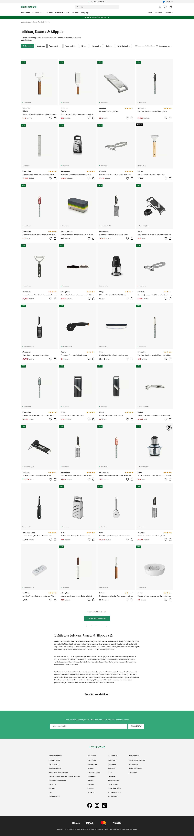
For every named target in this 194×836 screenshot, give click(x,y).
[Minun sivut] (160, 7)
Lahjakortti (91, 792)
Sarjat (108, 46)
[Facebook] (89, 805)
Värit (83, 46)
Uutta (150, 12)
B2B (50, 792)
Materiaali (95, 46)
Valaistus (90, 784)
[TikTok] (104, 805)
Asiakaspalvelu (54, 760)
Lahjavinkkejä (113, 784)
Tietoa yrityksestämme (137, 760)
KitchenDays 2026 (114, 792)
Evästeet (52, 788)
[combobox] (168, 1)
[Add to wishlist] (51, 118)
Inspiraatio (169, 12)
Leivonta (49, 13)
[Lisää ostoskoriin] (55, 118)
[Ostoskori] (170, 7)
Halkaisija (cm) (122, 46)
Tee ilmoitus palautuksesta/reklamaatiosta (64, 776)
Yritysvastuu (133, 764)
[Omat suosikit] (165, 7)
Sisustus (75, 13)
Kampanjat (85, 13)
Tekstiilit (90, 780)
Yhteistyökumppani (136, 768)
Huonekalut (91, 776)
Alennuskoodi (113, 796)
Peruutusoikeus (54, 796)
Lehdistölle (133, 772)
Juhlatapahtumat (114, 780)
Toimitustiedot (54, 764)
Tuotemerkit (158, 12)
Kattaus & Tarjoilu (62, 13)
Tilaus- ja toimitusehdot (57, 780)
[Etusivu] (28, 7)
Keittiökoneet (38, 13)
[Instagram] (97, 805)
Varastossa (41, 46)
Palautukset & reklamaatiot (58, 772)
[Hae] (77, 7)
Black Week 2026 (114, 788)
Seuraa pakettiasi (55, 768)
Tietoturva (52, 784)
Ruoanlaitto (25, 13)
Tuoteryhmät (53, 46)
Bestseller (111, 776)
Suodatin (29, 46)
